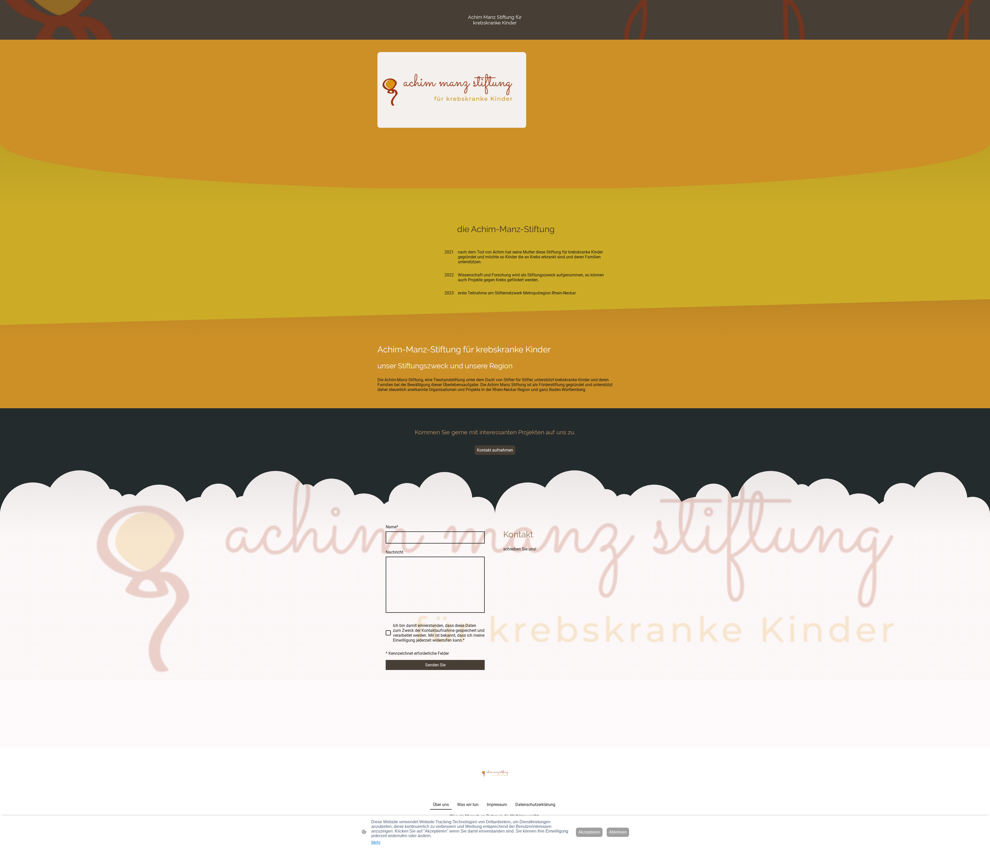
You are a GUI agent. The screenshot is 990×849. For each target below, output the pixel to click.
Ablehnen (618, 832)
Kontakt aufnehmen (495, 450)
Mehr (376, 842)
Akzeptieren (589, 832)
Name (392, 526)
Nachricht (394, 552)
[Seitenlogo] (495, 773)
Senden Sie (435, 665)
